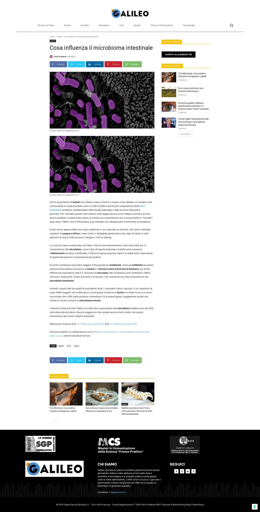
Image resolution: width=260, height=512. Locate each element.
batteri (61, 346)
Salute (59, 36)
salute (76, 346)
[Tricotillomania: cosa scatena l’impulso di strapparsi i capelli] (66, 393)
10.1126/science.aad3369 (123, 324)
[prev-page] (51, 421)
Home (52, 36)
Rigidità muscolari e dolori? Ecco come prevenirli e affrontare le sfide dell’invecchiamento (136, 411)
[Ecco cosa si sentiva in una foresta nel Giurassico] (169, 92)
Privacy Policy (184, 504)
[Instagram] (182, 471)
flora (69, 346)
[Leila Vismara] (52, 56)
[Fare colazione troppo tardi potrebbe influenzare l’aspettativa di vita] (102, 393)
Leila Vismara (60, 56)
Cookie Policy (197, 504)
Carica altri (185, 134)
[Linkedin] (188, 471)
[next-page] (56, 421)
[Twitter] (193, 471)
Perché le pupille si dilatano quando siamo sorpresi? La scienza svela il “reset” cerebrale (193, 106)
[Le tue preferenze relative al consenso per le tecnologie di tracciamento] (255, 507)
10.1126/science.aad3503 (90, 324)
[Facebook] (176, 471)
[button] (231, 25)
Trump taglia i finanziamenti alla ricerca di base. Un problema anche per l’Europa (193, 122)
